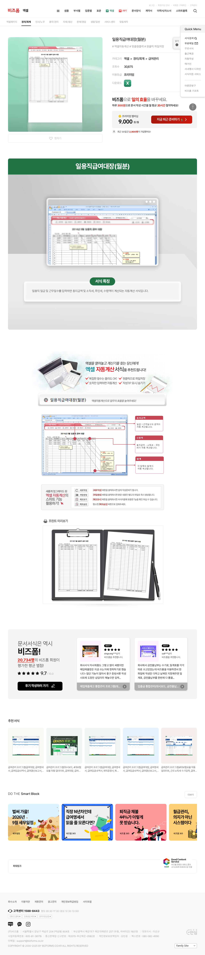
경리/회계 (138, 59)
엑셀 (126, 59)
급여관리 (153, 59)
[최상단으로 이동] (192, 107)
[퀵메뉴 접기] (176, 43)
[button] (201, 746)
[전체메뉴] (58, 11)
